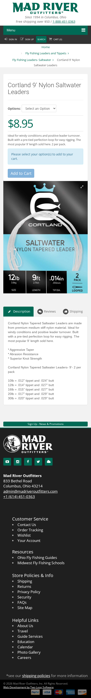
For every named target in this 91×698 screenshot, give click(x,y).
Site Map (24, 607)
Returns (24, 586)
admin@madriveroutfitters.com (30, 491)
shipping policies (36, 675)
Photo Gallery (29, 652)
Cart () (57, 39)
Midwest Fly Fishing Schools (40, 562)
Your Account (28, 540)
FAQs (22, 602)
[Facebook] (28, 462)
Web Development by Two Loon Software (28, 687)
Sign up (29, 39)
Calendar (25, 646)
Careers (24, 657)
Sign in (13, 39)
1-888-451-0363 (64, 21)
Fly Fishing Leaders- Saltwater (31, 60)
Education (25, 641)
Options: (14, 108)
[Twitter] (38, 462)
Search (41, 39)
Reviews (50, 311)
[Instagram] (17, 462)
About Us (25, 625)
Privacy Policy (28, 591)
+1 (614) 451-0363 (19, 496)
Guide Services (30, 636)
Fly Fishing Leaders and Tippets (45, 53)
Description (21, 311)
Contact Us (26, 524)
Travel (22, 631)
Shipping (76, 311)
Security (24, 597)
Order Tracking (30, 529)
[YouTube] (7, 462)
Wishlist (24, 535)
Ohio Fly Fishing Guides (37, 557)
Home (46, 47)
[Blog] (49, 462)
